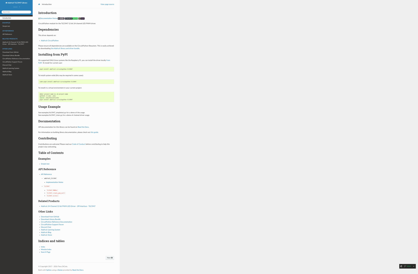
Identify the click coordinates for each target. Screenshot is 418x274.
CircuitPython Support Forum (12, 62)
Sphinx (48, 270)
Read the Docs (83, 127)
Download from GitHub (11, 52)
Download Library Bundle (11, 55)
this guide (94, 132)
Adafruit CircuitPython (50, 40)
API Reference (7, 34)
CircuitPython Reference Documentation (16, 58)
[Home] (39, 4)
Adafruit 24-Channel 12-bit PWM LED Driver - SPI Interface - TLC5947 (15, 43)
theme (60, 270)
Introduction (7, 18)
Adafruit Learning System (11, 68)
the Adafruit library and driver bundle (65, 48)
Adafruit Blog (7, 71)
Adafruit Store (7, 75)
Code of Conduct (78, 144)
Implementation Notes (54, 182)
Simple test (6, 26)
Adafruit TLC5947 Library (17, 3)
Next (109, 258)
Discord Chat (7, 65)
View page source (107, 4)
